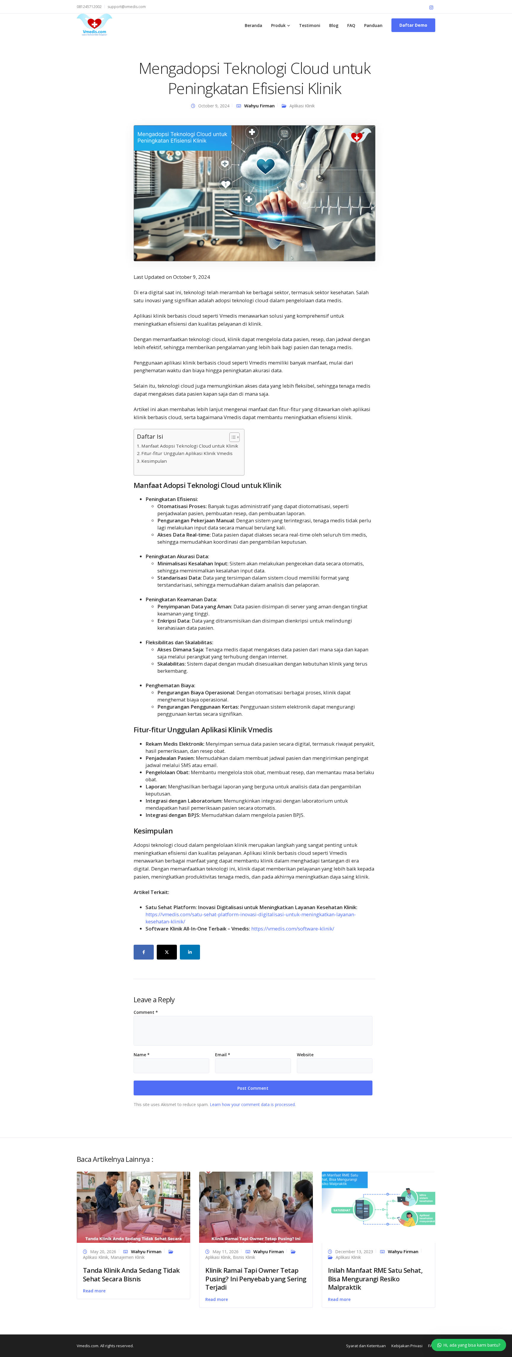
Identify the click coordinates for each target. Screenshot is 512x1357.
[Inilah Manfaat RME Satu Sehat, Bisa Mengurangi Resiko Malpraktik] (378, 1207)
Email (222, 1055)
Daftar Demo (413, 25)
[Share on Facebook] (144, 952)
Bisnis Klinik (244, 1257)
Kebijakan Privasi (407, 1345)
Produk (278, 25)
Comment (146, 1012)
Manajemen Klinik (128, 1257)
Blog (333, 25)
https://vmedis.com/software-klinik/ (292, 928)
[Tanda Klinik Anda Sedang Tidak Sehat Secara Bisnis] (133, 1207)
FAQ (351, 25)
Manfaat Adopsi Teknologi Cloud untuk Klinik (189, 446)
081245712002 (89, 6)
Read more (94, 1291)
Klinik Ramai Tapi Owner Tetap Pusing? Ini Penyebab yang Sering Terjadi (255, 1278)
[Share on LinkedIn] (190, 952)
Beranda (253, 25)
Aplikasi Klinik (302, 106)
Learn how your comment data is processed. (253, 1104)
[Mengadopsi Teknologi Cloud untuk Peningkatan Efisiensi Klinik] (254, 192)
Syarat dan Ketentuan (366, 1345)
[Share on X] (167, 952)
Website (305, 1055)
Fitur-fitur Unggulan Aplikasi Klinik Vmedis (187, 453)
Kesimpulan (154, 461)
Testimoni (309, 25)
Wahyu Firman (259, 106)
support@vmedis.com (127, 6)
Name (142, 1055)
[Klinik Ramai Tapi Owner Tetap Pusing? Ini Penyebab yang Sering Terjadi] (256, 1207)
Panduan (373, 25)
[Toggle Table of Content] (231, 437)
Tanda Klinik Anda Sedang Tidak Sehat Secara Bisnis (131, 1274)
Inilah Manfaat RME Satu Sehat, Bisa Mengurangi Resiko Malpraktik (375, 1278)
